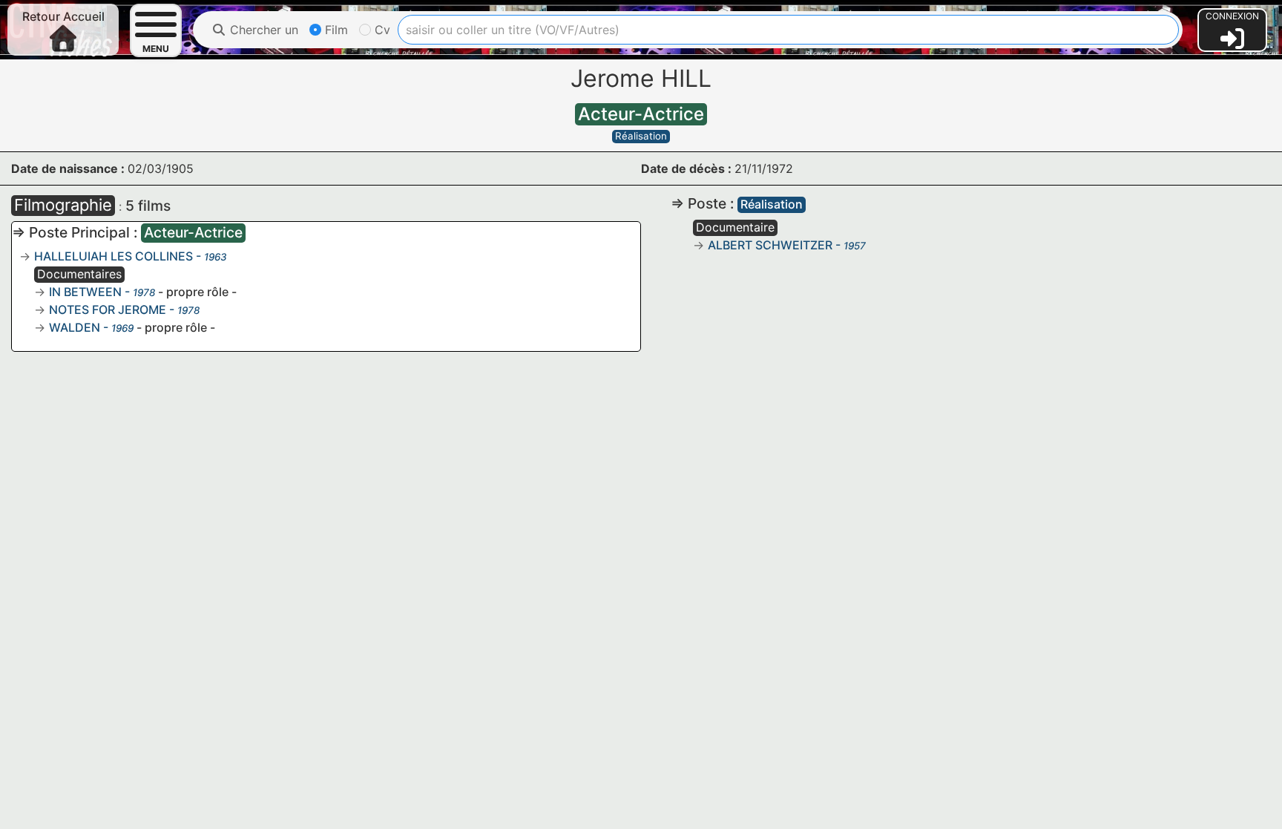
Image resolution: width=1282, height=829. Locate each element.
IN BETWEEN (85, 291)
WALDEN (74, 327)
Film (334, 29)
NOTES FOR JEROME (107, 309)
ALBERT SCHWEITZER (770, 244)
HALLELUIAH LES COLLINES (113, 256)
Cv (380, 29)
